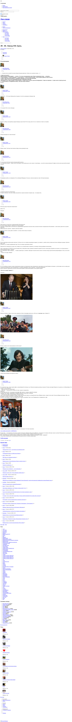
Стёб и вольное (3, 48)
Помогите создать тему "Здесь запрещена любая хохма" (13, 472)
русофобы (5, 582)
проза (4, 577)
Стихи (4, 588)
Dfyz (3, 606)
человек (4, 594)
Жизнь (4, 563)
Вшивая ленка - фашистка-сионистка (10, 542)
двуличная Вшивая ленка (7, 551)
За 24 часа (7, 32)
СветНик (4, 482)
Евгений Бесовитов (6, 608)
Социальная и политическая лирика (10, 666)
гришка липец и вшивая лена (8, 548)
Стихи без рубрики (6, 645)
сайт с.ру (4, 583)
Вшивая (4, 537)
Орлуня (4, 613)
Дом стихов (5, 19)
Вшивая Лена (5, 538)
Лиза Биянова (5, 616)
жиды (4, 562)
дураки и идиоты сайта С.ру (8, 557)
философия (5, 591)
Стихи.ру (4, 589)
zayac (4, 621)
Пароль (1, 11)
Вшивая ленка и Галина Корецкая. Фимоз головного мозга (14, 461)
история (4, 565)
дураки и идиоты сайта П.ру (8, 555)
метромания (5, 574)
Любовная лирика (6, 652)
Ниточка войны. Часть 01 (7, 476)
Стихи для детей (6, 693)
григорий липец (6, 545)
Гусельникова (5, 550)
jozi (3, 618)
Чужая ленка (5, 596)
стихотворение (5, 590)
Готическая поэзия (6, 543)
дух (3, 559)
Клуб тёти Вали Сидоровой (8, 566)
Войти (4, 5)
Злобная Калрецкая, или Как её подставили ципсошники (14, 511)
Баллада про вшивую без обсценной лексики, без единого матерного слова (17, 491)
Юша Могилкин (6, 68)
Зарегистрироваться (6, 27)
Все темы (2, 697)
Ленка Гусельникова (7, 568)
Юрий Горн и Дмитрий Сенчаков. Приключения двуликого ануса (15, 518)
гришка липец (5, 547)
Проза (4, 686)
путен (4, 578)
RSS (10, 440)
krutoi (4, 447)
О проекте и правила (7, 710)
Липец (4, 570)
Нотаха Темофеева (6, 576)
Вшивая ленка (5, 541)
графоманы (5, 544)
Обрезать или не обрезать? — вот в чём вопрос (12, 468)
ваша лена (5, 532)
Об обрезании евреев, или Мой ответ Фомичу (11, 453)
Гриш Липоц (5, 546)
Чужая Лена (5, 595)
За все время (7, 35)
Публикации (5, 445)
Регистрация (5, 6)
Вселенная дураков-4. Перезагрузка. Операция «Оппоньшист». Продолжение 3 (18, 503)
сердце (4, 584)
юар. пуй (5, 53)
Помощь (4, 713)
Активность (5, 24)
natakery (4, 610)
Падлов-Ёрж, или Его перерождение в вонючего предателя (14, 499)
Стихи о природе (6, 659)
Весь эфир (2, 524)
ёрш (3, 599)
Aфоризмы (5, 632)
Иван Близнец (5, 619)
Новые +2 (4, 30)
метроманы (5, 575)
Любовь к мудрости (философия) (9, 679)
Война (4, 535)
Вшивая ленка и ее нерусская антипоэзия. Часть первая (13, 522)
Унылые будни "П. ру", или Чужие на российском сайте (13, 449)
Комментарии (5, 444)
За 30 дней (7, 34)
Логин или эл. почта (4, 10)
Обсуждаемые (5, 31)
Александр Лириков (6, 615)
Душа (4, 560)
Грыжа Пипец (5, 549)
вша (3, 536)
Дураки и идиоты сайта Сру (8, 558)
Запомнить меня (5, 13)
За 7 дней (7, 33)
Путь (4, 579)
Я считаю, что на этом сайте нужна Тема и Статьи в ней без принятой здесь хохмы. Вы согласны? (21, 495)
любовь (4, 572)
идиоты (4, 564)
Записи (4, 21)
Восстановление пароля (7, 7)
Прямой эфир (3, 442)
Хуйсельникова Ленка (7, 593)
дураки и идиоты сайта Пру (8, 556)
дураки (4, 554)
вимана (4, 533)
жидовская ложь (6, 561)
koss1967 (4, 605)
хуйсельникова (5, 592)
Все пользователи (3, 624)
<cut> (4, 528)
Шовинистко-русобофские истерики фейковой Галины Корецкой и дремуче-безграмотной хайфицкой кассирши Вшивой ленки (27, 480)
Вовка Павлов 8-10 (6, 534)
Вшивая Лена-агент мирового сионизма (10, 540)
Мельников (5, 573)
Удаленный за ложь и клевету (8, 609)
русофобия (5, 581)
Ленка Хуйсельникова (7, 569)
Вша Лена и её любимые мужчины (9, 457)
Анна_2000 (5, 470)
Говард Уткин (7, 56)
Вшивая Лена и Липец (7, 539)
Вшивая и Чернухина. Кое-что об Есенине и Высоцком (13, 507)
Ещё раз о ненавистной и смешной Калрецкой (11, 484)
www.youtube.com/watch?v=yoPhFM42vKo (8, 430)
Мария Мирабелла (6, 614)
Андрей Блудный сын (7, 611)
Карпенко (4, 478)
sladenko (4, 620)
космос (4, 567)
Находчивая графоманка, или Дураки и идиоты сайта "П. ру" (14, 488)
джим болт (5, 52)
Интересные (5, 29)
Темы (4, 22)
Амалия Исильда (6, 622)
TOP (3, 36)
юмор (4, 598)
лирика (4, 571)
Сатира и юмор (6, 672)
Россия (4, 580)
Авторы (4, 23)
